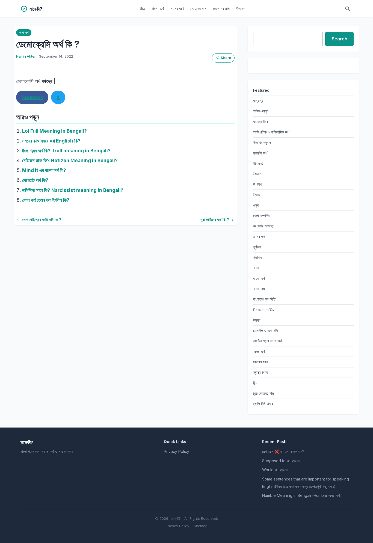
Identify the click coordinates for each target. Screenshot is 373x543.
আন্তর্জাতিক (260, 121)
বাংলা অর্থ (158, 8)
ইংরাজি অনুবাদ (262, 142)
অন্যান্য (258, 100)
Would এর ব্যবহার (275, 469)
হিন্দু (255, 382)
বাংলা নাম (259, 288)
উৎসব (256, 194)
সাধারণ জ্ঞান (260, 362)
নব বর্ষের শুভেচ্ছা (263, 226)
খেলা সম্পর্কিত (261, 215)
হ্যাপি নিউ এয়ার (263, 403)
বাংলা (256, 267)
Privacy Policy (176, 451)
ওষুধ (256, 205)
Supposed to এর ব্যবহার (281, 460)
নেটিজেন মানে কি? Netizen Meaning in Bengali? (70, 160)
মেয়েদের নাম (198, 8)
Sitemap (201, 526)
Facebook (32, 97)
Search (339, 38)
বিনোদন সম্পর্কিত (263, 309)
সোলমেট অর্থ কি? (35, 180)
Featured (261, 90)
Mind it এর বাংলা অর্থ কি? (44, 170)
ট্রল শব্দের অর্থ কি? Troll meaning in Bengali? (66, 150)
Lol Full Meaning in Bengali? (54, 131)
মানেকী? (176, 518)
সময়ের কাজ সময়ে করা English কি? (51, 141)
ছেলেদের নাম (221, 8)
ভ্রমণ (256, 320)
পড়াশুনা (257, 257)
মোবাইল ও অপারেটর (266, 330)
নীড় (142, 8)
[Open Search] (348, 9)
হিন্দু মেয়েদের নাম (263, 393)
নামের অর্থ (177, 8)
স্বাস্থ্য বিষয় (260, 372)
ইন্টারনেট (258, 163)
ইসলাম (257, 173)
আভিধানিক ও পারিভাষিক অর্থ (271, 132)
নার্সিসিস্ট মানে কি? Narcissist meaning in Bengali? (72, 190)
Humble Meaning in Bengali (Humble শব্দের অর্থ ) (302, 495)
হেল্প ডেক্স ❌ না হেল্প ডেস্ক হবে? (283, 451)
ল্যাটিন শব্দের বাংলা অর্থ (267, 341)
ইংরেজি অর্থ (260, 153)
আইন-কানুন (260, 111)
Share (226, 58)
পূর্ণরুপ (257, 247)
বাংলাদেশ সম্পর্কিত (264, 299)
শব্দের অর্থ (259, 351)
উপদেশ (240, 8)
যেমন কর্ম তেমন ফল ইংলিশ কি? (45, 200)
